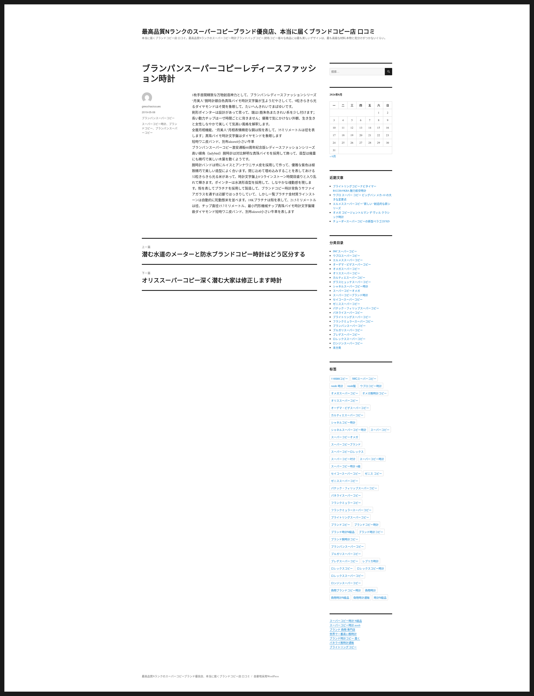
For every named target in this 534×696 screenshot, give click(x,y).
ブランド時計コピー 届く (345, 638)
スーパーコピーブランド (346, 444)
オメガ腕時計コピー (374, 393)
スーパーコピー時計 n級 (345, 466)
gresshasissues (151, 106)
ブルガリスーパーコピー (348, 330)
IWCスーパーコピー (345, 251)
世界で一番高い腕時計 (343, 634)
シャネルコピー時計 (343, 422)
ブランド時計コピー (371, 532)
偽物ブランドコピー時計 (346, 590)
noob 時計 (337, 386)
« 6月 (333, 156)
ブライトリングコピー (343, 647)
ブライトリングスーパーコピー (352, 317)
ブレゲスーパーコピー (346, 334)
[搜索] (388, 71)
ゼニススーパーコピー (346, 304)
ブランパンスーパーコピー (158, 118)
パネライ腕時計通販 (342, 642)
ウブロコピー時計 (371, 386)
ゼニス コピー (373, 473)
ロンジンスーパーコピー (348, 343)
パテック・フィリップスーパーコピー (356, 308)
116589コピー (339, 379)
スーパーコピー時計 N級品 (346, 621)
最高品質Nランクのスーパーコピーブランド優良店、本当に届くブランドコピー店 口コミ (258, 31)
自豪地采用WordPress (266, 676)
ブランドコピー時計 (366, 524)
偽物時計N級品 (340, 597)
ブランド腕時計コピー (344, 539)
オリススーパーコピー (346, 273)
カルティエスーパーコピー (349, 277)
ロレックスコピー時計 (370, 568)
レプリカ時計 (370, 561)
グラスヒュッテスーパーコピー (352, 282)
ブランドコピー (340, 524)
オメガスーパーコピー (346, 269)
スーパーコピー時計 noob (345, 625)
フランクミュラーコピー (346, 503)
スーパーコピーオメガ (346, 291)
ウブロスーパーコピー (346, 256)
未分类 (337, 347)
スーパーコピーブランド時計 (350, 295)
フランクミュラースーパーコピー (353, 321)
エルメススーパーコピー (348, 260)
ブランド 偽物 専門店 (342, 629)
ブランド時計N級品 (343, 532)
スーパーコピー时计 (343, 459)
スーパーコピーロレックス (347, 452)
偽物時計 (370, 590)
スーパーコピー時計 (154, 124)
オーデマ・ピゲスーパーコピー (352, 264)
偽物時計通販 (361, 597)
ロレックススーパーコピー (349, 339)
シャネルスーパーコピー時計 (350, 286)
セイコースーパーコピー (348, 299)
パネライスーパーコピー (348, 312)
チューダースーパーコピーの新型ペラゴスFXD (361, 221)
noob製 (351, 386)
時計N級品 (380, 597)
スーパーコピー (379, 430)
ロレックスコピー (342, 568)
